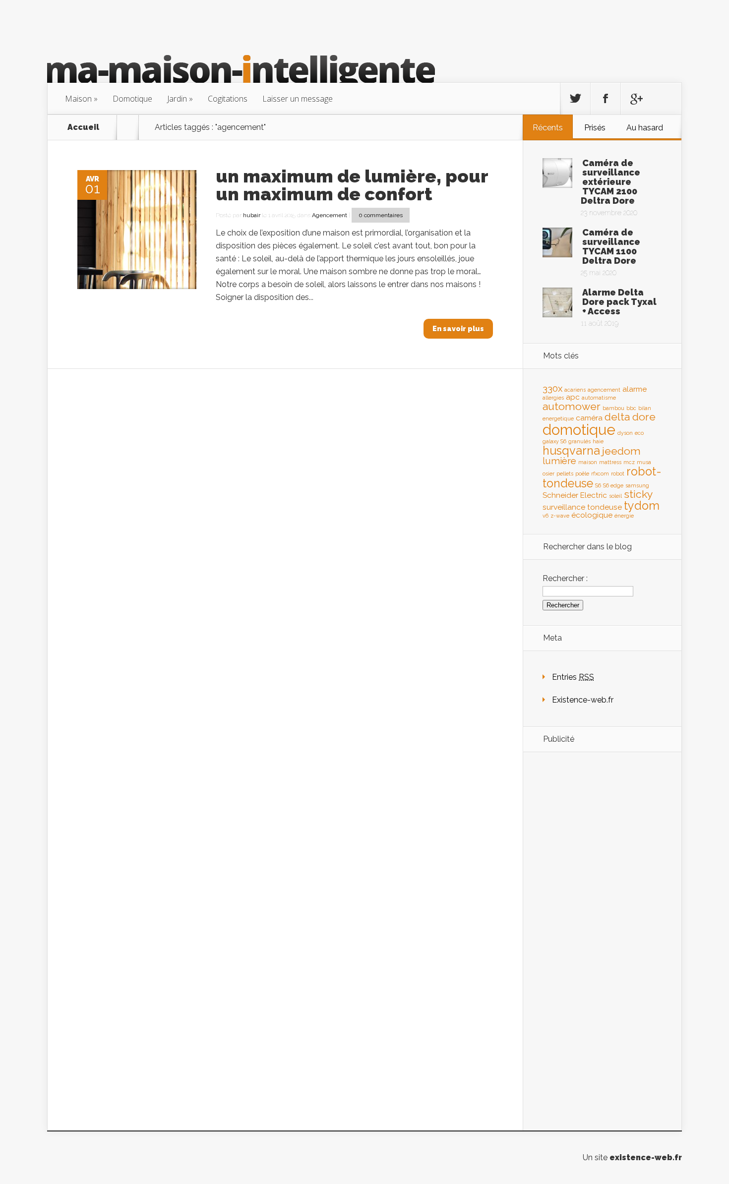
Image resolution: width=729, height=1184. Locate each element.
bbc (631, 408)
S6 (598, 485)
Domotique (132, 98)
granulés (579, 441)
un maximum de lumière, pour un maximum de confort (352, 185)
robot (617, 473)
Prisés (595, 127)
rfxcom (600, 473)
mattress (610, 462)
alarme (634, 389)
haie (598, 441)
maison (587, 462)
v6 (545, 516)
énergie (624, 516)
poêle (582, 473)
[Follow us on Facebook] (605, 99)
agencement (604, 390)
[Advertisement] (602, 916)
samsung (637, 485)
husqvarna (571, 450)
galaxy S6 (554, 441)
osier (548, 473)
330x (552, 388)
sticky (638, 494)
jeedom (621, 451)
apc (573, 397)
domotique (579, 429)
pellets (564, 473)
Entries (573, 677)
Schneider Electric (575, 495)
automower (572, 406)
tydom (642, 505)
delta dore (630, 417)
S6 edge (613, 485)
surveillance (564, 507)
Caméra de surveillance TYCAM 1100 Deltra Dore (611, 246)
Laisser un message (297, 98)
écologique (591, 515)
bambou (613, 408)
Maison (78, 98)
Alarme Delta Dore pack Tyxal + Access (619, 301)
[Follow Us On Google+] (636, 99)
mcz (629, 462)
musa (644, 462)
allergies (553, 398)
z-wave (559, 516)
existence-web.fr (645, 1157)
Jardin (177, 98)
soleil (615, 496)
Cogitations (227, 98)
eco (639, 433)
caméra (589, 417)
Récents (548, 127)
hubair (251, 215)
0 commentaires (381, 215)
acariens (575, 390)
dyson (625, 433)
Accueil (83, 127)
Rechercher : (565, 578)
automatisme (599, 398)
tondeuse (604, 507)
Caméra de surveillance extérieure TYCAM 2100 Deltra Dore (610, 182)
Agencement (329, 215)
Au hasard (644, 127)
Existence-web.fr (582, 700)
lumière (559, 460)
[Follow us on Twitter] (575, 99)
